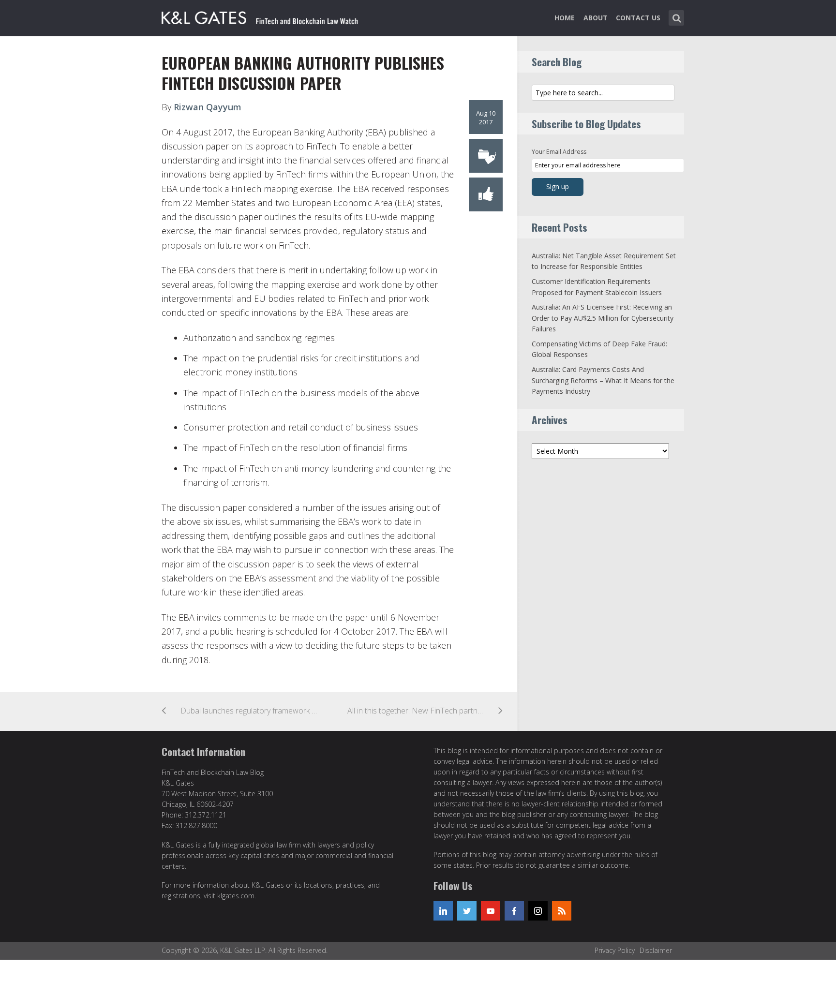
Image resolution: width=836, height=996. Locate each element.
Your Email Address (559, 152)
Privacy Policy (615, 950)
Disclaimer (656, 950)
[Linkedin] (443, 911)
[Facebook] (514, 911)
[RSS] (561, 911)
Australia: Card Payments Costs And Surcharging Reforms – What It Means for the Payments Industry (603, 380)
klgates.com (235, 895)
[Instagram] (538, 911)
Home (564, 17)
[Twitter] (467, 911)
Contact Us (638, 17)
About (595, 17)
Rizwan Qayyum (207, 107)
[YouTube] (490, 911)
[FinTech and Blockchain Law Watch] (266, 16)
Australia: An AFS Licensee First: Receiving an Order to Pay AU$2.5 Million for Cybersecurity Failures (602, 317)
